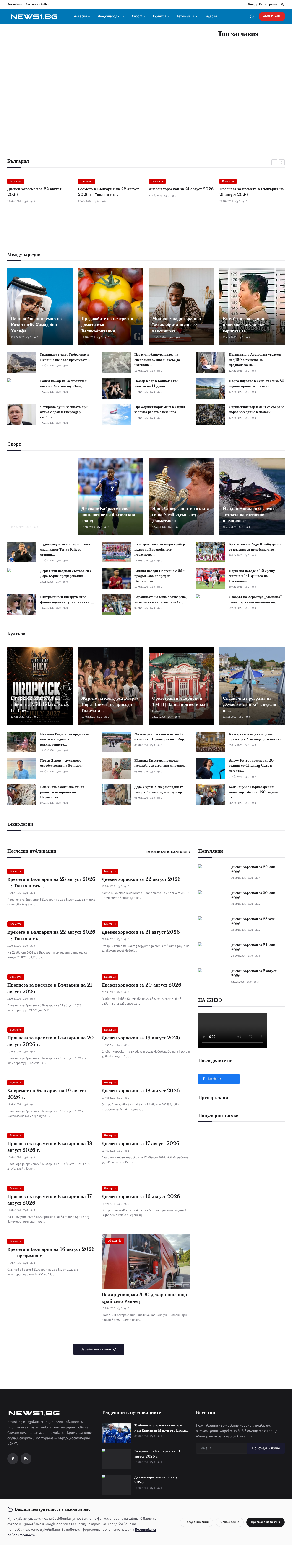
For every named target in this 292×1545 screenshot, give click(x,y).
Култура (159, 16)
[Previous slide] (274, 162)
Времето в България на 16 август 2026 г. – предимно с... (51, 1252)
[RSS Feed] (26, 1458)
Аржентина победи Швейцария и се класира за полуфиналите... (255, 547)
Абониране (272, 16)
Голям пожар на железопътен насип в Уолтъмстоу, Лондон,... (64, 383)
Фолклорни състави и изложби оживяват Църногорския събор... (160, 736)
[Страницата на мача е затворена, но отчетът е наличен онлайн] (116, 604)
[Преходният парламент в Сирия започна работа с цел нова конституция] (116, 414)
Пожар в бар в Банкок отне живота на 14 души (156, 383)
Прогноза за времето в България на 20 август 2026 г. (50, 1041)
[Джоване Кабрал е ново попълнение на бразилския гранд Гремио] (110, 496)
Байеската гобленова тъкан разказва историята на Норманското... (62, 791)
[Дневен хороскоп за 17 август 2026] (116, 1485)
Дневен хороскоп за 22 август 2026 (141, 879)
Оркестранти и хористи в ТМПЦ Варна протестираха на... (180, 704)
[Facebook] (12, 1458)
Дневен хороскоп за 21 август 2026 (110, 189)
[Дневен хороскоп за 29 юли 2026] (212, 874)
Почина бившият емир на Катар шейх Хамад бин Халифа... (36, 325)
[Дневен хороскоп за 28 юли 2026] (212, 926)
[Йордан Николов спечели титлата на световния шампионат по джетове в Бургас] (252, 496)
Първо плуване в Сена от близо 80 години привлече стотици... (256, 383)
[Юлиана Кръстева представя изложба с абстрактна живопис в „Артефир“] (116, 768)
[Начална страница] (33, 16)
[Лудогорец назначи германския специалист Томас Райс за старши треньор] (21, 552)
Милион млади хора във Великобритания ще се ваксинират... (176, 325)
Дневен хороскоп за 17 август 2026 (140, 1144)
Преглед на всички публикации (166, 852)
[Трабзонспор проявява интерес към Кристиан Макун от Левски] (116, 1433)
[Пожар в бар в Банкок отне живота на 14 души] (116, 388)
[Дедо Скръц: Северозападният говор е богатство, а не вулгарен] (116, 794)
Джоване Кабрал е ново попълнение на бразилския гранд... (108, 514)
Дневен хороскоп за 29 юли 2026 (253, 869)
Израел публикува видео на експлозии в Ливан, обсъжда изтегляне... (157, 359)
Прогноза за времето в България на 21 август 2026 (181, 192)
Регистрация (268, 4)
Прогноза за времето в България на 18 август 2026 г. (49, 1147)
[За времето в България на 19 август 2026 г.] (116, 1459)
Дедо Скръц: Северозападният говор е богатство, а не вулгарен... (161, 789)
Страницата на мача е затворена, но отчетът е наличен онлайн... (160, 599)
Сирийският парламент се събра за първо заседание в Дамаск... (256, 409)
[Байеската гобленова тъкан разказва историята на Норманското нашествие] (21, 794)
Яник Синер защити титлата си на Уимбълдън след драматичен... (180, 514)
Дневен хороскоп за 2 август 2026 (253, 973)
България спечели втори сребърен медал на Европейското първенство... (161, 549)
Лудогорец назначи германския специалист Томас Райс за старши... (65, 549)
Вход (251, 4)
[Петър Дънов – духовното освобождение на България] (21, 768)
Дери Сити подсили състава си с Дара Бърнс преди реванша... (65, 573)
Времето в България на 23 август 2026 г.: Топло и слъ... (51, 882)
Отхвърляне (229, 1522)
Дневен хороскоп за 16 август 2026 (141, 1196)
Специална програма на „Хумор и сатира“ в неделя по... (249, 704)
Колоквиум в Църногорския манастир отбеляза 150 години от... (253, 791)
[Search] (252, 16)
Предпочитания (197, 1522)
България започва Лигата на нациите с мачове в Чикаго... (40, 517)
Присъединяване (266, 1448)
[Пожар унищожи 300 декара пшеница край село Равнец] (146, 1261)
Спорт (137, 16)
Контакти (14, 4)
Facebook (214, 1079)
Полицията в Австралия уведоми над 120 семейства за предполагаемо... (255, 359)
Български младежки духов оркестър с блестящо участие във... (256, 736)
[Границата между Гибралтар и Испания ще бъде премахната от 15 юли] (21, 362)
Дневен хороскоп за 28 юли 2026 (253, 921)
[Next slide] (282, 162)
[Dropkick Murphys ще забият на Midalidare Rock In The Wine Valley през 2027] (40, 686)
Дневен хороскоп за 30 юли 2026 (253, 895)
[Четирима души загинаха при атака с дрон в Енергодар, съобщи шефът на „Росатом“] (21, 414)
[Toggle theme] (283, 4)
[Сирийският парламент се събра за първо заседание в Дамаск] (210, 414)
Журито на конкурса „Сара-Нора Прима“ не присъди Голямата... (109, 704)
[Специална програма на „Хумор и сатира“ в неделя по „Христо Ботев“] (252, 686)
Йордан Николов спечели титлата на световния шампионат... (248, 514)
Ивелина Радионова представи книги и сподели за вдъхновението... (64, 739)
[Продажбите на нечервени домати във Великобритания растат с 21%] (110, 306)
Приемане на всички (265, 1522)
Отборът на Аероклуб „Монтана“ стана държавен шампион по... (255, 599)
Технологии (185, 16)
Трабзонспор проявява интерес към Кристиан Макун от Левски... (161, 1427)
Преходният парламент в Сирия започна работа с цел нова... (159, 409)
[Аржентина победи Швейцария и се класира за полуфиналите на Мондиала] (210, 552)
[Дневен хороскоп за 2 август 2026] (212, 978)
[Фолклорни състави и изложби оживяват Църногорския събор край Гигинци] (116, 742)
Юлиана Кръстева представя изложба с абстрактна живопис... (160, 763)
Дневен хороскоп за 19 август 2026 (141, 1038)
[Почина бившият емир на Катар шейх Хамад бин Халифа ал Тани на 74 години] (40, 306)
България (80, 16)
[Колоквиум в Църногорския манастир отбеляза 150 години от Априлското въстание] (210, 794)
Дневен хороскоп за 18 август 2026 (141, 1091)
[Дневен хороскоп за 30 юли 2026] (212, 900)
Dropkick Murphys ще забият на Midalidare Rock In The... (40, 704)
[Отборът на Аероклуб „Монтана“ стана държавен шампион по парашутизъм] (210, 604)
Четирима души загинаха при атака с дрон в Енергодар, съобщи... (64, 412)
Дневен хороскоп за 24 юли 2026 (253, 947)
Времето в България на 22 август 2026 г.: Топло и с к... (37, 192)
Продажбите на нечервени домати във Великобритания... (107, 325)
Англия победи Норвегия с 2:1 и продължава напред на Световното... (159, 575)
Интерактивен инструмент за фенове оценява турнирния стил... (67, 599)
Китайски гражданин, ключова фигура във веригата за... (245, 325)
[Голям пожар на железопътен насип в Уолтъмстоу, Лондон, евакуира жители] (21, 388)
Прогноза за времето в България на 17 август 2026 (49, 1199)
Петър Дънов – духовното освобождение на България (61, 763)
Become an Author (38, 4)
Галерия (211, 16)
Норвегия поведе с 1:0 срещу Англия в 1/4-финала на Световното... (252, 575)
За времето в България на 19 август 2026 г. (46, 1094)
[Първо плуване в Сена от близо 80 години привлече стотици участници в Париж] (210, 388)
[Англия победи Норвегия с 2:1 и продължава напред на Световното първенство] (116, 578)
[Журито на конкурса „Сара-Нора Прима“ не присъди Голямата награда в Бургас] (110, 686)
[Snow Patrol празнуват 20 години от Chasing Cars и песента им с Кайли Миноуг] (210, 768)
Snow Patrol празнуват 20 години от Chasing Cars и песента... (251, 765)
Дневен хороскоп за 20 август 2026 (246, 192)
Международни (109, 16)
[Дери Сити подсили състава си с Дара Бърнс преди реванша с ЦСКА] (21, 578)
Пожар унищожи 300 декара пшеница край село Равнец (144, 1298)
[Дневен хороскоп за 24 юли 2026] (212, 952)
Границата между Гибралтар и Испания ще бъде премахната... (65, 357)
